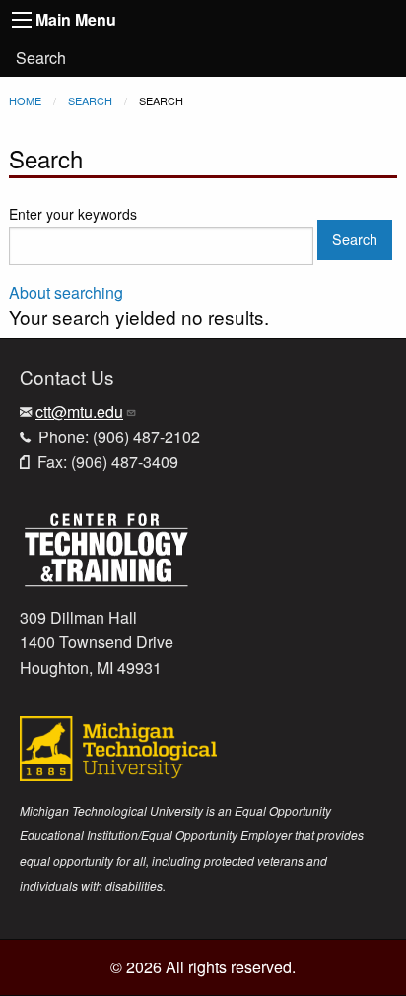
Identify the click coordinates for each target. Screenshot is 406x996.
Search (41, 57)
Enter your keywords (73, 214)
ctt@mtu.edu (79, 411)
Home (25, 100)
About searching (66, 292)
